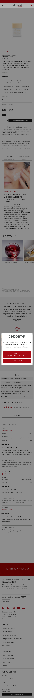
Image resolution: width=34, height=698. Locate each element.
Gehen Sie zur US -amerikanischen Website (17, 355)
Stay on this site (17, 361)
